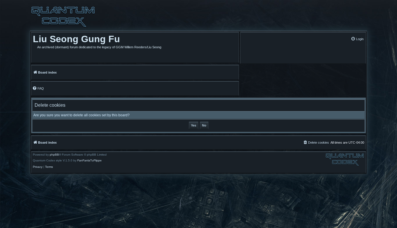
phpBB (54, 154)
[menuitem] (357, 39)
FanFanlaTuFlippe (89, 160)
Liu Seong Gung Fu (76, 39)
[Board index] (63, 16)
